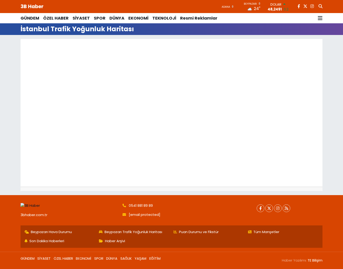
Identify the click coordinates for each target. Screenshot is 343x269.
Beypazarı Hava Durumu (51, 231)
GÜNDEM (30, 18)
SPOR (99, 18)
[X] (269, 208)
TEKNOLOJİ (164, 18)
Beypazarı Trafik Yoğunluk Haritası (133, 231)
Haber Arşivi (115, 240)
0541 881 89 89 (141, 205)
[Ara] (320, 6)
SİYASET (81, 18)
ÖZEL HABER (56, 18)
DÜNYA (116, 18)
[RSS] (286, 208)
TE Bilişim (315, 260)
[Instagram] (278, 208)
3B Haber (32, 6)
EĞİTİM (155, 258)
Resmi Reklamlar (198, 18)
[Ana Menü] (320, 18)
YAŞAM (140, 258)
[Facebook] (260, 208)
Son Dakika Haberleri (46, 240)
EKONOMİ (138, 18)
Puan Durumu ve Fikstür (199, 231)
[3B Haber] (70, 205)
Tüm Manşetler (266, 231)
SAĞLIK (126, 258)
